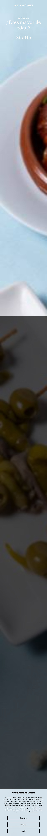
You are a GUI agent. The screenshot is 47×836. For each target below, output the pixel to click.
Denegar (23, 824)
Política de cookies (32, 812)
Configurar (23, 818)
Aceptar (23, 831)
